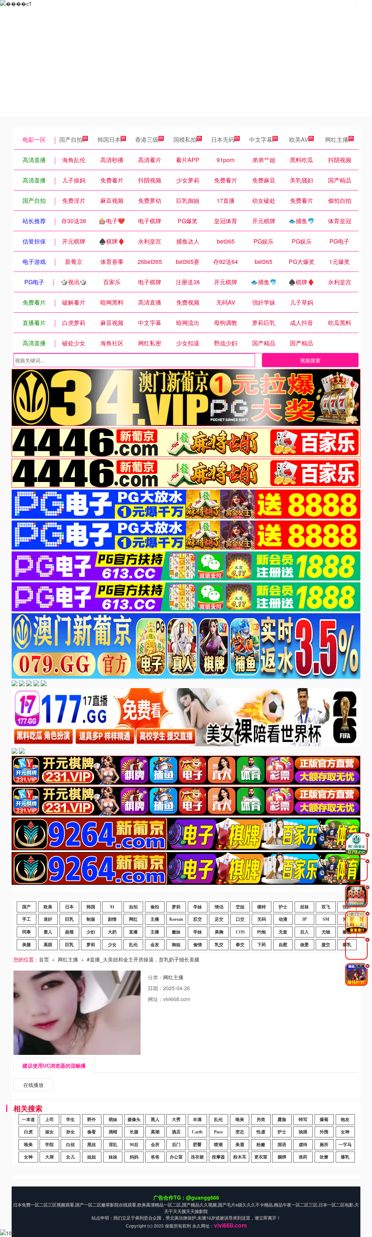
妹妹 (113, 1157)
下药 (261, 944)
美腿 (26, 944)
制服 (90, 919)
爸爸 (155, 1157)
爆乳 (345, 1157)
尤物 (326, 932)
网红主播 (336, 139)
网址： (155, 999)
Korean (176, 919)
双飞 (326, 906)
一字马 (345, 1144)
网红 (133, 919)
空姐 (240, 906)
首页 (44, 959)
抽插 (303, 1131)
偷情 (197, 944)
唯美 (239, 1119)
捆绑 (282, 1157)
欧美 (48, 906)
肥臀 (197, 1144)
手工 (26, 919)
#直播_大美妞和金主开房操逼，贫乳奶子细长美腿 (143, 959)
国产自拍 (70, 139)
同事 (26, 932)
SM (326, 919)
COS (240, 932)
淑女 (49, 1131)
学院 (49, 1144)
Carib (197, 1131)
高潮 (155, 1131)
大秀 (176, 1119)
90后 (134, 1144)
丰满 (197, 1119)
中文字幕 (260, 139)
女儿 (70, 1157)
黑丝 (91, 1144)
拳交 (240, 944)
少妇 (90, 932)
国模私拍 (185, 139)
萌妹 (113, 1119)
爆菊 (324, 1119)
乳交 (219, 944)
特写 (303, 1119)
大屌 (49, 1157)
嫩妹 (176, 932)
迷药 (303, 1157)
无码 (261, 919)
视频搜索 (310, 360)
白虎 (28, 1131)
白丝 (70, 1144)
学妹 (197, 906)
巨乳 (69, 919)
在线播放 (33, 1084)
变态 (239, 1131)
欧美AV (298, 139)
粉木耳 (239, 1157)
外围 (324, 1131)
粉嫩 (260, 1144)
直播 (133, 932)
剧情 (112, 919)
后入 (304, 932)
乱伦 (133, 944)
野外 (91, 1119)
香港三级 (146, 139)
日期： (155, 988)
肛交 (197, 919)
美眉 (239, 1144)
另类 (260, 1119)
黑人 (155, 1119)
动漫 (283, 919)
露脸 (282, 1119)
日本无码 (222, 139)
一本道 (28, 1119)
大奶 (112, 932)
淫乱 (113, 1144)
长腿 (134, 1131)
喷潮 (218, 1144)
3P (304, 919)
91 (112, 906)
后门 (176, 1144)
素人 (48, 932)
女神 (345, 1131)
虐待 (303, 1144)
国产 (26, 906)
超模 (69, 932)
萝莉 (176, 906)
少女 (112, 944)
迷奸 (48, 919)
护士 (283, 906)
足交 (219, 919)
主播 (154, 919)
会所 (155, 1144)
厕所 (324, 1144)
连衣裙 (197, 1157)
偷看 (91, 1131)
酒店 (176, 1131)
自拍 (133, 906)
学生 (70, 1119)
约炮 (261, 932)
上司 (49, 1119)
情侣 (219, 906)
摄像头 (134, 1119)
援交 (326, 944)
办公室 (176, 1157)
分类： (155, 977)
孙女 (70, 1131)
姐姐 (91, 1157)
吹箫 (324, 1157)
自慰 (283, 944)
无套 (283, 932)
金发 (154, 944)
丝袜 (304, 906)
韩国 (90, 906)
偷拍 (154, 906)
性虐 (260, 1131)
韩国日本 (109, 139)
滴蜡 (113, 1131)
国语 (282, 1144)
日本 (69, 906)
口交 (240, 919)
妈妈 (134, 1157)
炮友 (345, 1119)
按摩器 (218, 1157)
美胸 (219, 932)
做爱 (304, 944)
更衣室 (260, 1157)
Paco (218, 1131)
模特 (261, 906)
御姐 (176, 944)
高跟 (48, 944)
